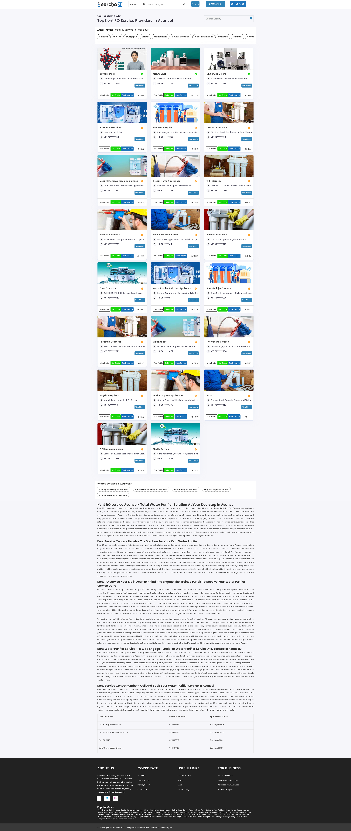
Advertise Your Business (228, 785)
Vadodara (101, 814)
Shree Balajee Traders (218, 288)
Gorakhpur (139, 814)
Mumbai (124, 810)
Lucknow (168, 810)
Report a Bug (183, 789)
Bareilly (133, 817)
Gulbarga (218, 817)
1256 (141, 256)
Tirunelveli (115, 817)
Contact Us (142, 789)
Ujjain (100, 817)
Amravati (159, 817)
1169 (195, 416)
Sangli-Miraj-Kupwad (239, 817)
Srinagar (125, 812)
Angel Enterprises (109, 395)
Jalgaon (146, 817)
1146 (195, 202)
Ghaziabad (107, 817)
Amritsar (248, 812)
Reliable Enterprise (216, 234)
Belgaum (114, 819)
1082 (195, 256)
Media (180, 780)
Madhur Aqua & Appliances (168, 395)
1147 (249, 202)
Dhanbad (142, 812)
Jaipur (162, 810)
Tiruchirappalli (125, 817)
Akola (212, 817)
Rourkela (193, 817)
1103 (142, 470)
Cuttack (155, 814)
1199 (142, 202)
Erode (108, 819)
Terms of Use (143, 780)
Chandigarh (213, 812)
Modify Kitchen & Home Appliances (119, 181)
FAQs (180, 785)
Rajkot (111, 812)
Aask (209, 395)
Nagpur (240, 810)
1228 (195, 95)
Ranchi (163, 812)
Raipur (201, 812)
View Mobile (139, 85)
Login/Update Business (228, 780)
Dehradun (147, 814)
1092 (141, 148)
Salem (220, 814)
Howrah (157, 812)
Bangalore (131, 810)
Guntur (183, 814)
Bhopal (185, 810)
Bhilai (166, 817)
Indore (174, 810)
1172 (195, 309)
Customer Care (184, 775)
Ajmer (173, 814)
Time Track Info (108, 288)
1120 (249, 148)
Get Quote (115, 95)
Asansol (161, 814)
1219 (195, 148)
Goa (198, 814)
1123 (249, 95)
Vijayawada (194, 812)
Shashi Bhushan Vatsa (165, 234)
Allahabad (150, 812)
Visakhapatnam (194, 810)
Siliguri (203, 814)
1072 (141, 416)
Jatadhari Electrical (110, 127)
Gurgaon (116, 810)
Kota (206, 812)
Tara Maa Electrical (110, 341)
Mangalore (101, 819)
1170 (249, 363)
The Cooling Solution (217, 341)
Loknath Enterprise (216, 127)
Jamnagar (226, 817)
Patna (203, 810)
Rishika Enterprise (162, 127)
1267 (141, 309)
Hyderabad (139, 810)
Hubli (208, 814)
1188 (142, 95)
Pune (99, 810)
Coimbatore (184, 812)
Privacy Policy (144, 785)
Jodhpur (246, 810)
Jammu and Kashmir (126, 819)
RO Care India (107, 73)
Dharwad (214, 814)
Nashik (100, 812)
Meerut (106, 812)
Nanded (200, 817)
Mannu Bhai (159, 73)
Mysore (235, 812)
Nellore (167, 814)
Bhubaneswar (125, 814)
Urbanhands (160, 341)
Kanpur (233, 810)
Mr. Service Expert (216, 73)
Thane (180, 810)
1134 (249, 256)
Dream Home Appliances (166, 181)
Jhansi (178, 814)
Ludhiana (209, 810)
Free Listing (215, 4)
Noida (133, 814)
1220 (249, 309)
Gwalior (169, 812)
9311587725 (238, 4)
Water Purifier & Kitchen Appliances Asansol (173, 288)
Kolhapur (206, 817)
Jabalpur (176, 812)
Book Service (127, 95)
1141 (249, 416)
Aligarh (108, 814)
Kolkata (156, 810)
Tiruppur (140, 817)
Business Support (225, 789)
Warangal (227, 814)
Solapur (241, 812)
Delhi (111, 810)
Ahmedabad (148, 810)
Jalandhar (115, 814)
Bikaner (152, 817)
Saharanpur (191, 814)
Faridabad (222, 810)
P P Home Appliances (111, 449)
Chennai (105, 810)
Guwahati (221, 812)
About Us (141, 775)
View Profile (104, 95)
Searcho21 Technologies (161, 827)
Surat (228, 810)
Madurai (229, 812)
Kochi (170, 817)
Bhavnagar (177, 817)
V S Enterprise (214, 181)
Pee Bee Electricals (110, 234)
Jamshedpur (236, 814)
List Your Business (225, 775)
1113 (196, 363)
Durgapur (185, 817)
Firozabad (245, 814)
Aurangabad (133, 812)
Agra (215, 810)
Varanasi (117, 812)
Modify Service (161, 449)
